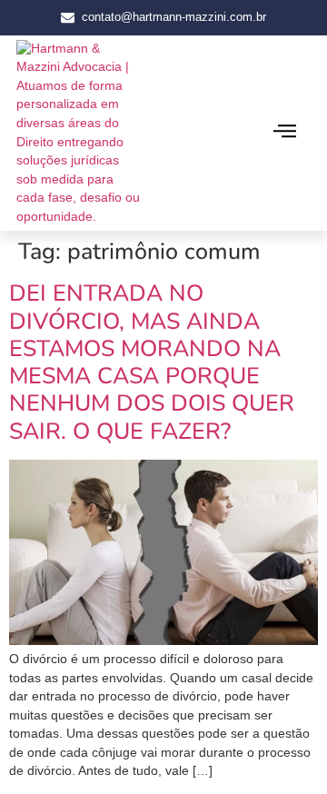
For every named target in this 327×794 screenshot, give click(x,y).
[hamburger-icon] (284, 133)
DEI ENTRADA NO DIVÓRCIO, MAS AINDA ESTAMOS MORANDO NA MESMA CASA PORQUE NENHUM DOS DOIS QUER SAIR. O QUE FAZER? (151, 362)
